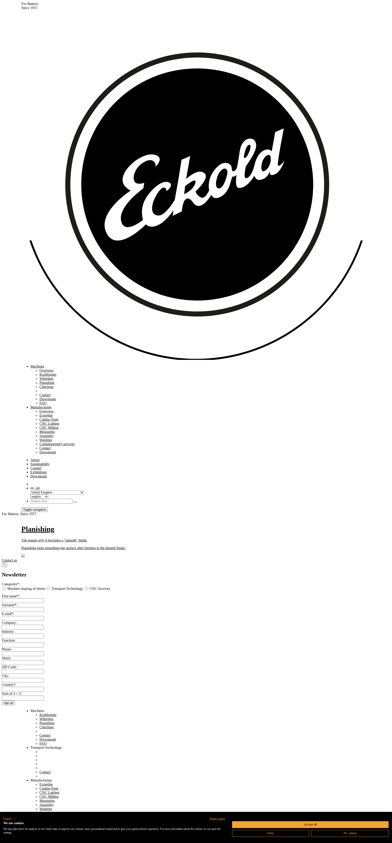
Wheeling (46, 379)
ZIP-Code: (9, 667)
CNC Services (99, 589)
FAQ (43, 403)
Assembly (46, 436)
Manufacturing (40, 407)
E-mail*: (8, 614)
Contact (45, 395)
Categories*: (11, 584)
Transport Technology (67, 589)
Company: (9, 623)
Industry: (8, 631)
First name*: (11, 596)
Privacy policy (217, 818)
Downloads (47, 399)
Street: (6, 658)
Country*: (9, 685)
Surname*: (9, 605)
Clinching (46, 387)
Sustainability (40, 464)
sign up (8, 703)
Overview (46, 370)
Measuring (47, 432)
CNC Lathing (49, 423)
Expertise (46, 415)
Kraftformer (47, 374)
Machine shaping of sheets (26, 589)
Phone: (7, 649)
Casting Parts (48, 419)
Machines (37, 366)
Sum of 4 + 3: (12, 693)
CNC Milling (49, 428)
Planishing (46, 383)
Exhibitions (38, 472)
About (34, 460)
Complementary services (57, 444)
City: (5, 676)
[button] (9, 818)
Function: (8, 640)
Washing (45, 440)
